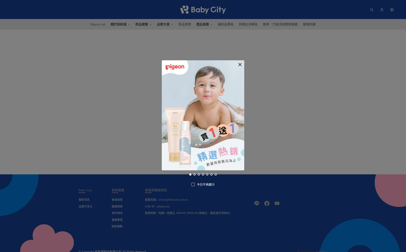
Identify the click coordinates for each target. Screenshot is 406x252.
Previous (166, 116)
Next (239, 116)
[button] (240, 64)
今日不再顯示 (206, 184)
